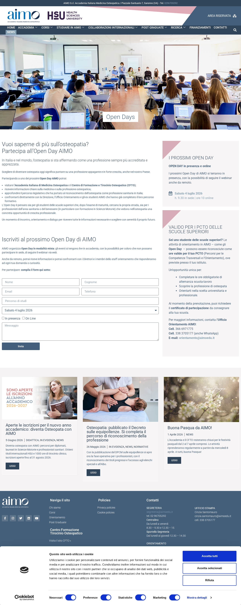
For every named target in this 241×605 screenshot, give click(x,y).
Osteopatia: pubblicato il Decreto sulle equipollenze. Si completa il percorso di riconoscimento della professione (116, 433)
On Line (30, 318)
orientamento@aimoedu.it (196, 338)
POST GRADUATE (153, 27)
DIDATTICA (32, 440)
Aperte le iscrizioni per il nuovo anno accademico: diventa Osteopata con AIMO (39, 429)
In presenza (12, 318)
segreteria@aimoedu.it (159, 511)
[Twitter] (21, 518)
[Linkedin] (29, 518)
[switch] (106, 597)
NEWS (11, 32)
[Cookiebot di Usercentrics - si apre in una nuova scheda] (24, 597)
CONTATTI (220, 27)
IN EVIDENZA (47, 440)
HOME (11, 27)
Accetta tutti (210, 556)
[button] (235, 30)
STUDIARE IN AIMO (69, 27)
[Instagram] (13, 518)
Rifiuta (209, 580)
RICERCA (176, 27)
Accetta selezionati (209, 568)
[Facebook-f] (5, 518)
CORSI (45, 27)
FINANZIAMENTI (200, 27)
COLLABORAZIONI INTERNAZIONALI (111, 27)
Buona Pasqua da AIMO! (190, 427)
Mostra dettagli (197, 597)
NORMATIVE (141, 446)
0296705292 (171, 3)
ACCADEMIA (26, 27)
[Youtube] (37, 518)
